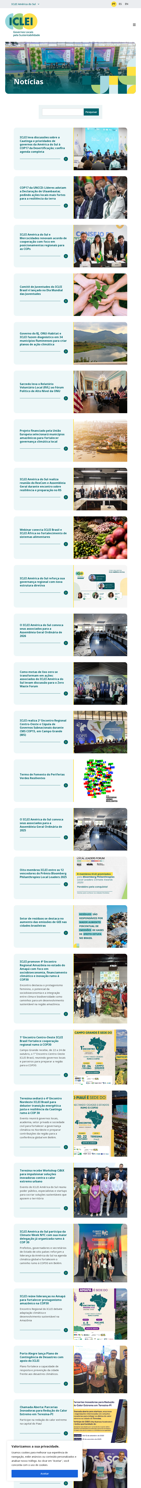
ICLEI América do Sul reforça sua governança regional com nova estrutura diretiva (42, 581)
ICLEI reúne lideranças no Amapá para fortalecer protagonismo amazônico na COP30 (42, 1299)
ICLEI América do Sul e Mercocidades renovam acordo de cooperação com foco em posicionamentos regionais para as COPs (43, 242)
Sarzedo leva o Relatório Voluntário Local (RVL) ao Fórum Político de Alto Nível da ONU (42, 387)
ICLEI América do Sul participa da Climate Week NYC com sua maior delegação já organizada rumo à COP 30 (43, 1237)
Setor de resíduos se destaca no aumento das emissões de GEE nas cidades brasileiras (43, 922)
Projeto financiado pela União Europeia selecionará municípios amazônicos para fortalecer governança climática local (42, 436)
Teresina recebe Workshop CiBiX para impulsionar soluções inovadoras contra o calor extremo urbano (42, 1176)
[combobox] (63, 112)
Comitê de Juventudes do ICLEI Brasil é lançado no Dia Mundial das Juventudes (41, 290)
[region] (45, 1461)
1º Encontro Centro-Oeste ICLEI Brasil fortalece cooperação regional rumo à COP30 (41, 1040)
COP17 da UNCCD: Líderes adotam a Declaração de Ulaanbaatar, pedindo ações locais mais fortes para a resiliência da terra (43, 193)
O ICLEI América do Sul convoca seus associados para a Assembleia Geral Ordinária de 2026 (41, 630)
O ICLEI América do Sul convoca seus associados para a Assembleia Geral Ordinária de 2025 (41, 825)
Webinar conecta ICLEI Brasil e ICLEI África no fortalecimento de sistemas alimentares (43, 533)
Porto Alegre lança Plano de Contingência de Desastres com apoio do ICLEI (41, 1357)
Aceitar (45, 1473)
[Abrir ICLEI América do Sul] (38, 4)
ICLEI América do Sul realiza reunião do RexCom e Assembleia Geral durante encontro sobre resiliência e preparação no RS (43, 484)
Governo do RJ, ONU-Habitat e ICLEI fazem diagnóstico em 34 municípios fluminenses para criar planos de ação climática (43, 339)
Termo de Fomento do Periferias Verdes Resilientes (42, 776)
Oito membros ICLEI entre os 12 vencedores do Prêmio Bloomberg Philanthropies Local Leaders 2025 (43, 873)
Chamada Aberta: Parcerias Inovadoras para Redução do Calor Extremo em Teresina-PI (43, 1410)
